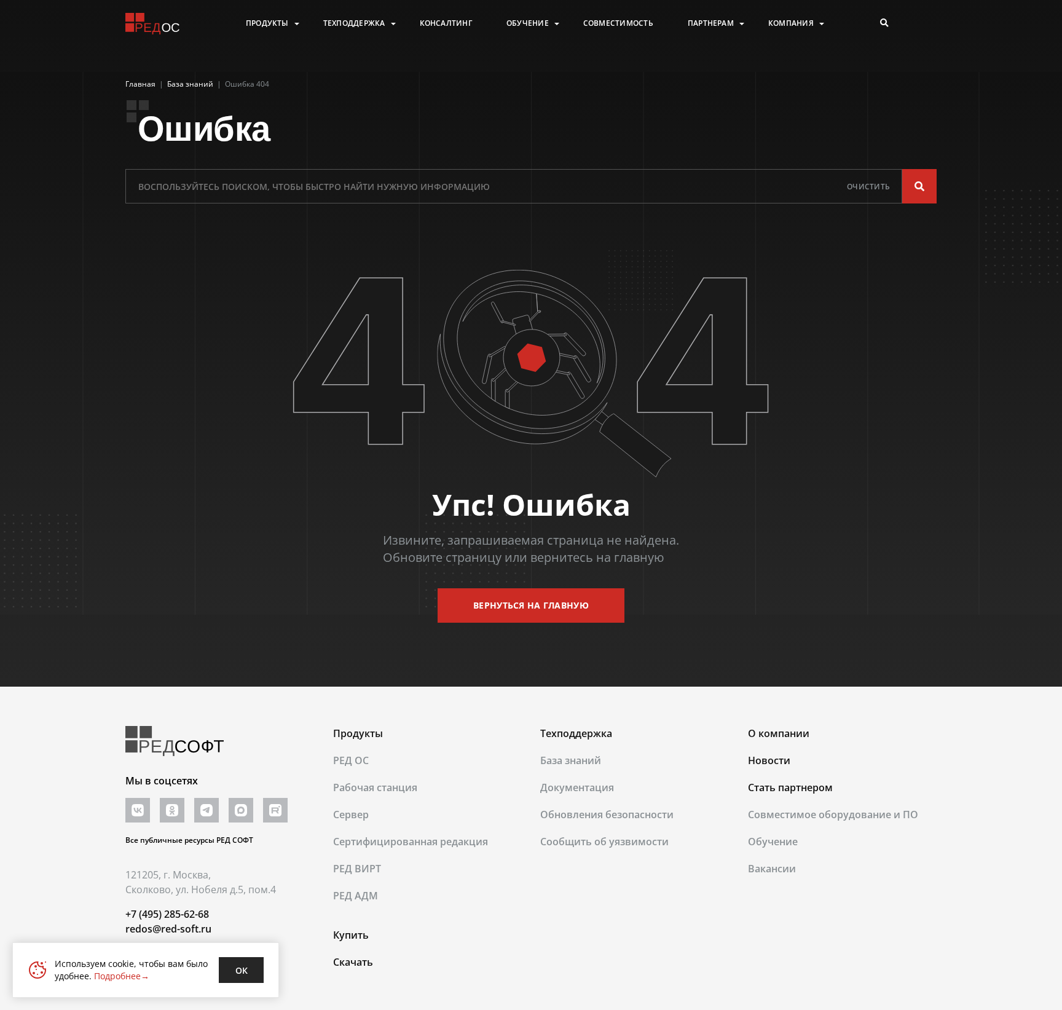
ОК (241, 970)
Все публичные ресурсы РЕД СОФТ (189, 840)
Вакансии (772, 868)
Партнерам (711, 23)
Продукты (267, 23)
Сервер (351, 814)
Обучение (527, 23)
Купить (351, 935)
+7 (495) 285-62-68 (167, 914)
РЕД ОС (351, 760)
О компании (778, 733)
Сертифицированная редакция (410, 841)
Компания (791, 23)
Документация (577, 787)
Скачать (353, 962)
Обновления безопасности (607, 814)
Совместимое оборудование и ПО (833, 814)
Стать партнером (790, 787)
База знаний (570, 760)
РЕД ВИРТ (357, 868)
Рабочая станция (375, 787)
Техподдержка (354, 23)
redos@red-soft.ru (168, 929)
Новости (769, 760)
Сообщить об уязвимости (604, 841)
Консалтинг (446, 23)
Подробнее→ (121, 976)
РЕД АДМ (355, 895)
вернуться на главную (531, 605)
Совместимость (618, 23)
